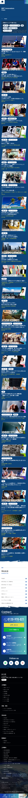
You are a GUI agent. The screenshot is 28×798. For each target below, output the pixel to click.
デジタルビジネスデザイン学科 (10, 710)
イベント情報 (6, 699)
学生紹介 (3, 578)
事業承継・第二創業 (13, 28)
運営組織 (5, 691)
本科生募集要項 (7, 750)
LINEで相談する (14, 629)
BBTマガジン (5, 778)
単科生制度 (6, 753)
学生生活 (4, 715)
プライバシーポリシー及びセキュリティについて (9, 784)
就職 (22, 25)
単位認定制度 (6, 771)
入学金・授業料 (7, 765)
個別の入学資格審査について (9, 773)
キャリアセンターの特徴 (6, 600)
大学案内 (4, 685)
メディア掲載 (6, 701)
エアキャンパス (4, 590)
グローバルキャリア (7, 30)
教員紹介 (4, 738)
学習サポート (4, 594)
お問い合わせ (14, 625)
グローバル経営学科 (7, 708)
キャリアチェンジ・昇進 (14, 25)
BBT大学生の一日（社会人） (7, 584)
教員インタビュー (7, 742)
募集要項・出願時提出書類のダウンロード (12, 759)
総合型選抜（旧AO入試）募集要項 (10, 757)
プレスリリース (14, 782)
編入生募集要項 (7, 752)
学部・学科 (4, 706)
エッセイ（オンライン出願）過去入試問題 (12, 763)
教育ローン (6, 769)
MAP (4, 679)
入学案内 (4, 747)
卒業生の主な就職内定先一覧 (7, 603)
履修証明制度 (6, 755)
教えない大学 (6, 689)
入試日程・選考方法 (7, 761)
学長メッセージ (7, 687)
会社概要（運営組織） (5, 782)
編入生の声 (3, 587)
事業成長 (5, 28)
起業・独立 (6, 25)
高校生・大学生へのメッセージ (7, 597)
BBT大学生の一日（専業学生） (7, 581)
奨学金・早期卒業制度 (8, 767)
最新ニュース (6, 697)
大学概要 (5, 693)
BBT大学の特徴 (7, 695)
